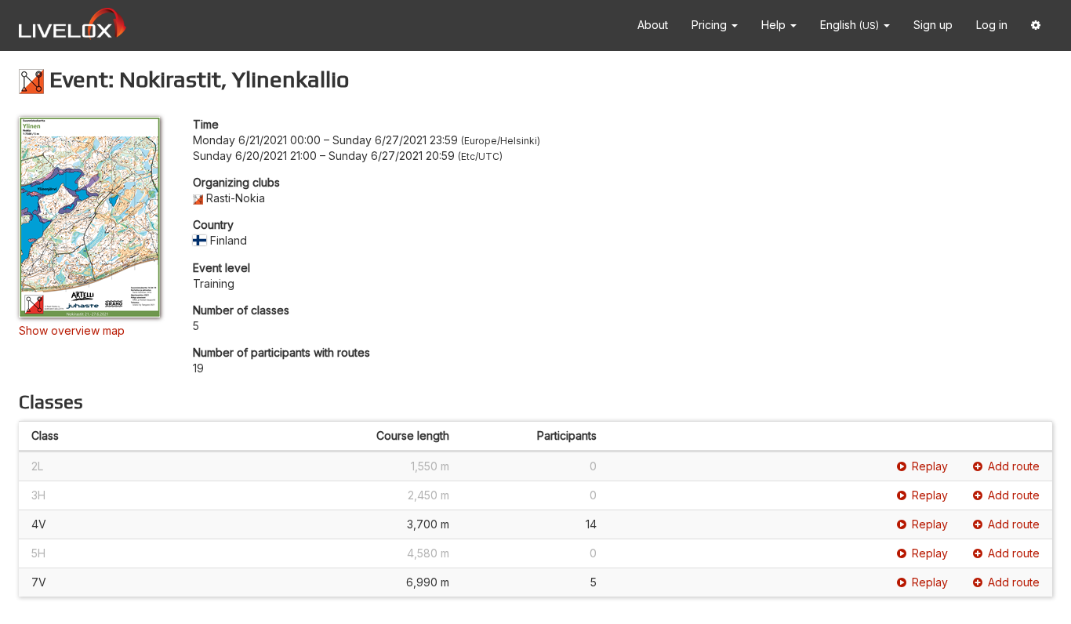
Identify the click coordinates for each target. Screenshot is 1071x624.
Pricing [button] (711, 24)
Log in (991, 24)
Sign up (933, 24)
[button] (1035, 25)
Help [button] (775, 24)
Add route (1014, 466)
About (652, 24)
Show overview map (72, 330)
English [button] (849, 24)
